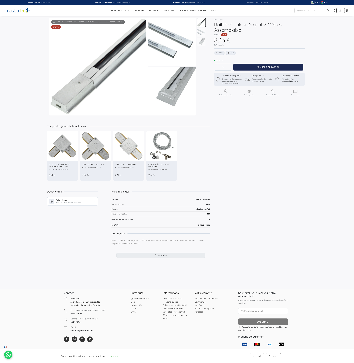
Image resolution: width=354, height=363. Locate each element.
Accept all (257, 356)
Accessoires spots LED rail (58, 169)
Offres (134, 308)
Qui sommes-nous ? (140, 298)
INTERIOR (139, 10)
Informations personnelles (206, 298)
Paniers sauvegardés (204, 308)
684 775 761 (76, 322)
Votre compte (203, 293)
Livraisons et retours (172, 298)
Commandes (200, 301)
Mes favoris (200, 305)
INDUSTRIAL (169, 10)
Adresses (199, 311)
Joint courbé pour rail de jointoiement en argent (59, 165)
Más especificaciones (122, 219)
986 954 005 (190, 3)
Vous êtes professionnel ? (174, 311)
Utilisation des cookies (173, 308)
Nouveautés (136, 305)
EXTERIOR (154, 10)
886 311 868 (200, 3)
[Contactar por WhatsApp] (8, 355)
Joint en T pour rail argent (93, 164)
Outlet (133, 311)
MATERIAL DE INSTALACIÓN (193, 10)
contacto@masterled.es (82, 330)
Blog (133, 301)
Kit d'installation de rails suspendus (158, 165)
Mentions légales (170, 301)
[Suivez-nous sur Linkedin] (90, 339)
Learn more (113, 356)
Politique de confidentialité (175, 305)
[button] (328, 10)
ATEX (213, 10)
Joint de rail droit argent (125, 164)
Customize (273, 356)
